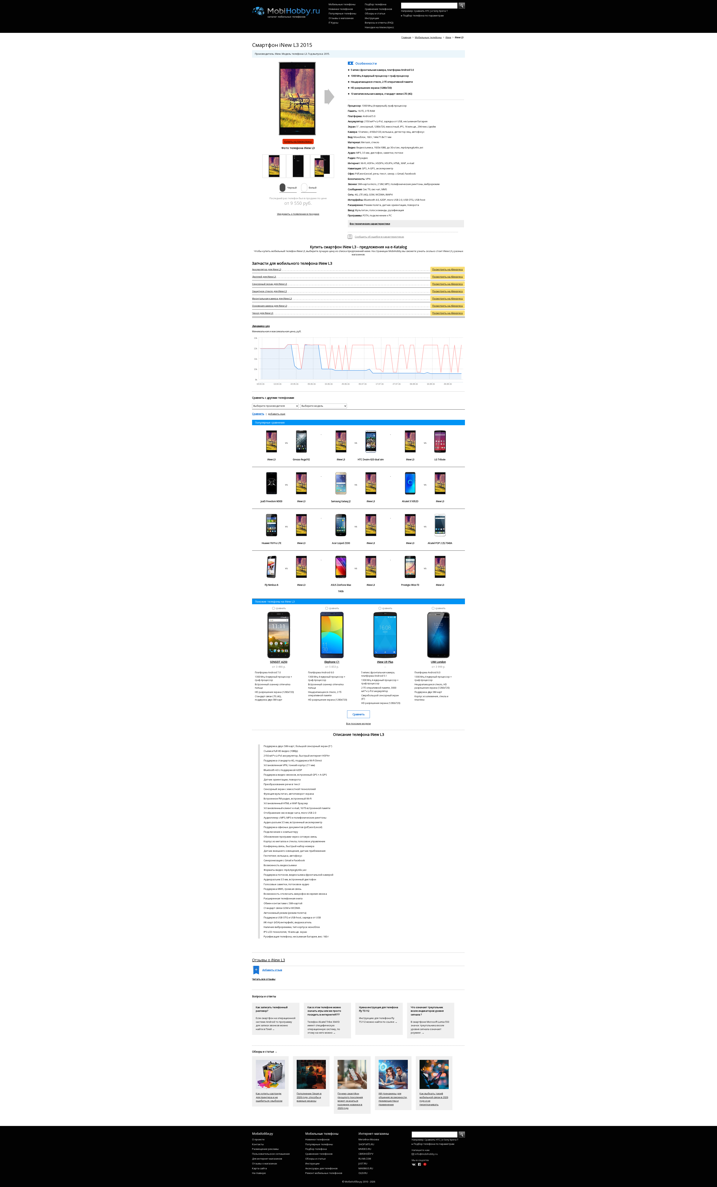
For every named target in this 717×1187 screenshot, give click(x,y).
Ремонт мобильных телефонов (323, 1173)
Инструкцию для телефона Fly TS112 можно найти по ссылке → (378, 1019)
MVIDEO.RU (364, 1149)
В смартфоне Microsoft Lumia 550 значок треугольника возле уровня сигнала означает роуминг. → (430, 1027)
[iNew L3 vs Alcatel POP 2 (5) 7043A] (425, 517)
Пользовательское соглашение (271, 1153)
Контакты (258, 1144)
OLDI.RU (362, 1173)
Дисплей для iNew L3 (264, 276)
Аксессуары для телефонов (321, 1168)
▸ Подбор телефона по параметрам (422, 15)
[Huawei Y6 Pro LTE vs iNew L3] (286, 517)
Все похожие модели (358, 723)
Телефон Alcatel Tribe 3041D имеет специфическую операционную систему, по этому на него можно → (324, 1027)
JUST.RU (362, 1163)
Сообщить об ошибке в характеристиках (379, 236)
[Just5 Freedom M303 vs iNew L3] (286, 475)
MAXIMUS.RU (365, 1168)
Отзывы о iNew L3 (268, 959)
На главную (259, 1173)
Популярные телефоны (342, 13)
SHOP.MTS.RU (366, 1144)
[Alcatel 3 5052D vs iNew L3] (425, 475)
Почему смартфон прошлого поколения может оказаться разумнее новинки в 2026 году (350, 1101)
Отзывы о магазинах (341, 18)
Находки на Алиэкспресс (379, 27)
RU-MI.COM (364, 1158)
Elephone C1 (331, 662)
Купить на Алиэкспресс (298, 141)
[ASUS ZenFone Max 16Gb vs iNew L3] (356, 559)
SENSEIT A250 (278, 662)
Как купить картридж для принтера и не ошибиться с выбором (269, 1097)
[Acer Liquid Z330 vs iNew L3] (356, 517)
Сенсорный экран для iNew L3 (269, 284)
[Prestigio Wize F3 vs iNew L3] (425, 559)
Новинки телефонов (341, 9)
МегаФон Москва (368, 1139)
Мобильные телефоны (342, 4)
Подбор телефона (375, 4)
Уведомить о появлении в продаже (298, 214)
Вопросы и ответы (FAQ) (379, 22)
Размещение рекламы (265, 1149)
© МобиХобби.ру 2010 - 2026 (358, 1181)
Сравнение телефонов (378, 9)
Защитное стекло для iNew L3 (269, 291)
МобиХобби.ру (262, 1134)
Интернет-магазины (373, 1134)
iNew (448, 37)
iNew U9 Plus (385, 662)
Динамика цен (261, 326)
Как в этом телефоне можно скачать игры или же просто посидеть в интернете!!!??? (324, 1011)
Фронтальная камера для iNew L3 (272, 298)
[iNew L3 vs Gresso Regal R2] (286, 433)
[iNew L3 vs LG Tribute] (425, 433)
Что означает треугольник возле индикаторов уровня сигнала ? (427, 1011)
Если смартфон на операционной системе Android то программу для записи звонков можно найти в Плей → (275, 1023)
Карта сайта (259, 1168)
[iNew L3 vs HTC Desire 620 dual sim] (356, 433)
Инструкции (372, 18)
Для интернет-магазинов (267, 1158)
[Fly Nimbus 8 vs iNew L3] (286, 559)
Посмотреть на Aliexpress (447, 269)
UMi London (438, 662)
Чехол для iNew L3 (262, 313)
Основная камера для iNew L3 (269, 305)
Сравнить (258, 414)
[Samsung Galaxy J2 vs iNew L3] (356, 475)
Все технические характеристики (370, 223)
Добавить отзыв (272, 970)
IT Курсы (333, 22)
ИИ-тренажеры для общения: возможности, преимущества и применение (393, 1099)
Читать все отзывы (263, 979)
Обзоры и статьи (375, 13)
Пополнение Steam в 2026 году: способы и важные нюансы (309, 1097)
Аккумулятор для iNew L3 (266, 269)
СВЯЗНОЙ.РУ (365, 1153)
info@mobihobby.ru (426, 1154)
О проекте (258, 1139)
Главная (406, 37)
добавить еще (276, 414)
